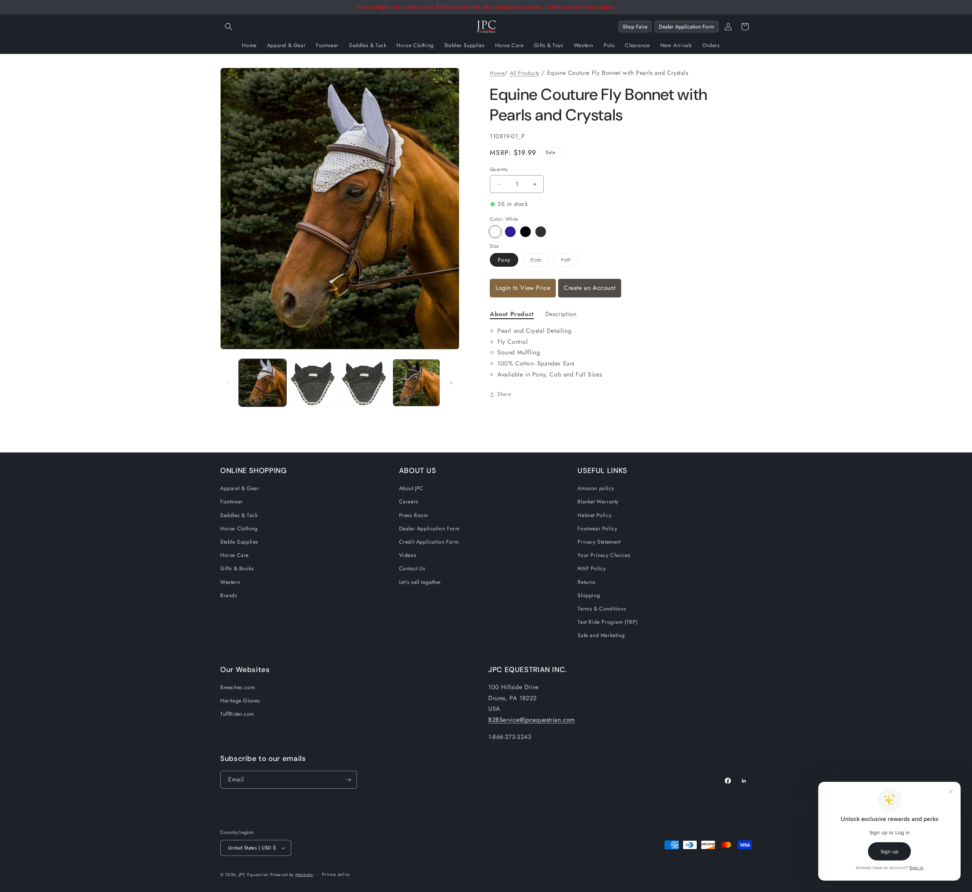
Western (230, 582)
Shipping (589, 595)
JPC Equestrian (254, 874)
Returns (586, 582)
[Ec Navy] (510, 231)
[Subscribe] (348, 780)
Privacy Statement (599, 542)
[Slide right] (451, 382)
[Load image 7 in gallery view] (416, 382)
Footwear (231, 501)
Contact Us (412, 568)
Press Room (413, 515)
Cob (539, 261)
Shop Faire (635, 26)
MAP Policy (592, 568)
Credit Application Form (429, 542)
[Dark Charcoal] (540, 231)
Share (504, 394)
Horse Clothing (238, 528)
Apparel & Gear (239, 488)
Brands (228, 595)
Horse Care (234, 555)
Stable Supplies (239, 542)
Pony (504, 260)
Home (497, 73)
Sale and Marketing (601, 635)
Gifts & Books (237, 568)
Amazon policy (596, 488)
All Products (525, 73)
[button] (228, 26)
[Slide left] (228, 382)
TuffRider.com (237, 714)
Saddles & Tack (238, 515)
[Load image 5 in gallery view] (314, 382)
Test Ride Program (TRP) (607, 622)
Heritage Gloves (240, 700)
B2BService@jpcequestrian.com (531, 719)
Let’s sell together (420, 582)
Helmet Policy (594, 515)
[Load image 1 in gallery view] (262, 382)
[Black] (525, 231)
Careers (408, 501)
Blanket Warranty (598, 501)
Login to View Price (522, 287)
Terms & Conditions (602, 608)
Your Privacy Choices (604, 555)
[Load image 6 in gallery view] (365, 382)
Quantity (499, 169)
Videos (408, 555)
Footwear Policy (597, 528)
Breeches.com (237, 687)
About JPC (411, 488)
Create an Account (589, 287)
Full (569, 261)
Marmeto (304, 874)
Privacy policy (336, 874)
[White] (495, 231)
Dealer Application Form (686, 26)
